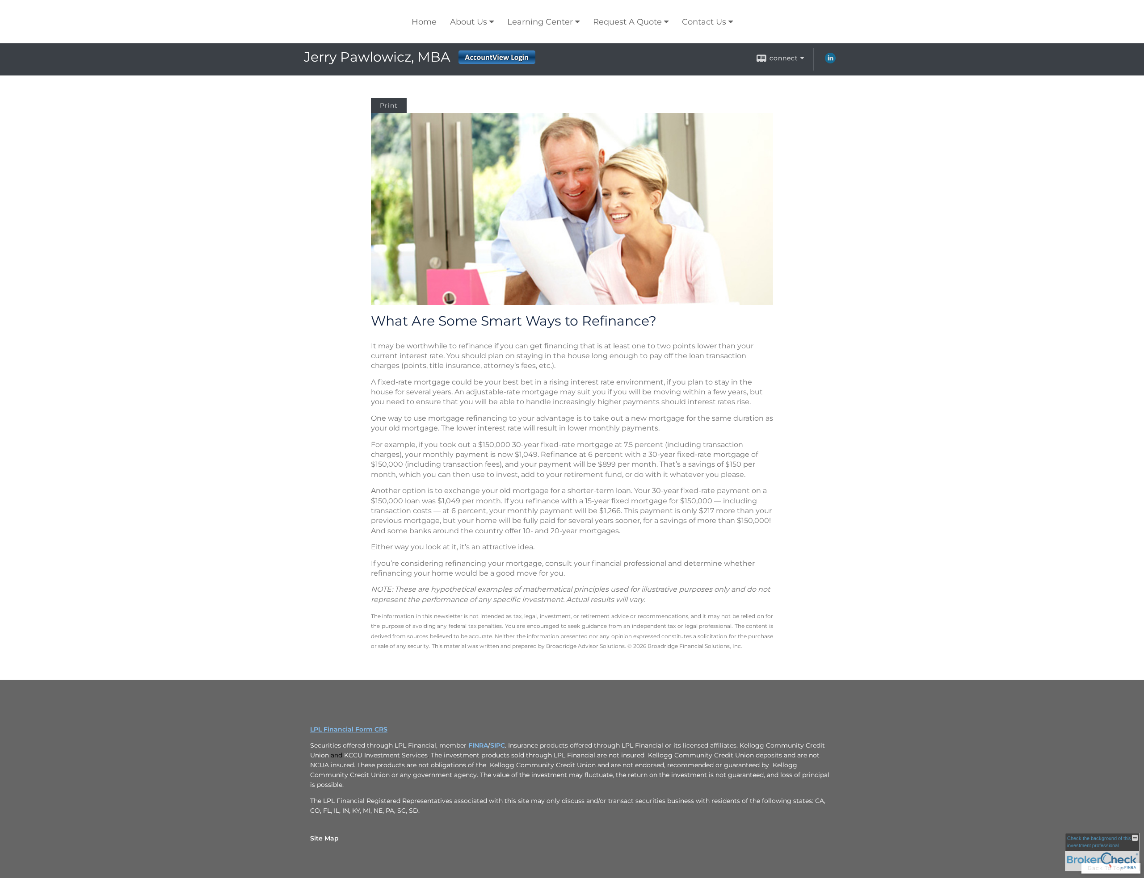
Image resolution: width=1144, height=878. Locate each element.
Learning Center (540, 22)
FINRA (478, 745)
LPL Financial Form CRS (348, 729)
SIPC (497, 745)
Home (424, 22)
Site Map (324, 838)
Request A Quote (627, 22)
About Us (468, 22)
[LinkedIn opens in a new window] (830, 61)
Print (389, 105)
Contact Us (704, 22)
